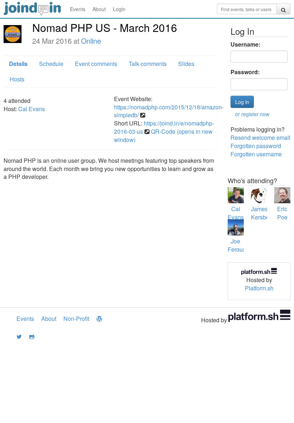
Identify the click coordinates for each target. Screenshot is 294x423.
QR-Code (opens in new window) (163, 135)
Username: (245, 44)
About (99, 9)
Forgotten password (256, 146)
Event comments (96, 64)
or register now (252, 114)
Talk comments (148, 64)
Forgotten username (256, 154)
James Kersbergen (266, 213)
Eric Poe (282, 213)
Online (91, 41)
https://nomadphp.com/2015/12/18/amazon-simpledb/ (169, 111)
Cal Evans (31, 109)
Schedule (51, 64)
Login (119, 9)
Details (18, 64)
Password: (245, 72)
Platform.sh (259, 288)
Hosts (17, 79)
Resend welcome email (260, 137)
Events (77, 9)
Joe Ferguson (240, 245)
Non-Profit (76, 318)
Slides (186, 64)
